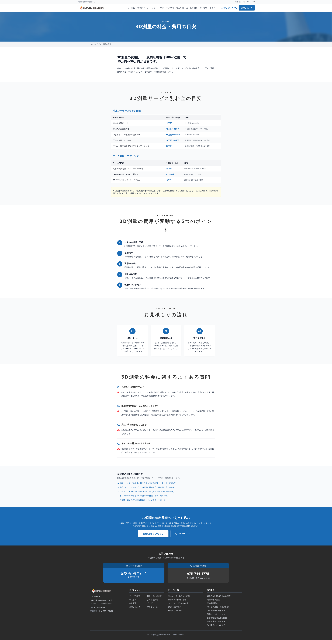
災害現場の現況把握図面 (217, 618)
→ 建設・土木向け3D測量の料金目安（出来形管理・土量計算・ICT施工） (147, 483)
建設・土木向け (174, 607)
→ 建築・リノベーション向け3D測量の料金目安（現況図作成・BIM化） (146, 487)
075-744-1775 (184, 533)
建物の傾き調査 (213, 599)
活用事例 (170, 8)
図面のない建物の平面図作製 (219, 596)
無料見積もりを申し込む (153, 533)
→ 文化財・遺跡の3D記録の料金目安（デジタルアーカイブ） (142, 499)
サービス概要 (134, 596)
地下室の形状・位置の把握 (218, 607)
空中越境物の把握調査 (216, 621)
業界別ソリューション (146, 8)
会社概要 (203, 8)
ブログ (212, 8)
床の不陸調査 (212, 603)
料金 (162, 8)
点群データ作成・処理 (177, 599)
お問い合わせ (246, 8)
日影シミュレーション (216, 614)
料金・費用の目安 (154, 596)
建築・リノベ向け (175, 610)
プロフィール (152, 607)
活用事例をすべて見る (216, 625)
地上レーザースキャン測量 (179, 596)
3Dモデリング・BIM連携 (178, 603)
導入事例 (180, 8)
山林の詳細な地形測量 (216, 610)
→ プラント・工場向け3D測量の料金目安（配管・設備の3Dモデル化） (146, 491)
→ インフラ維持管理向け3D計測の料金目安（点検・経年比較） (143, 495)
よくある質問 (191, 8)
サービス (131, 8)
